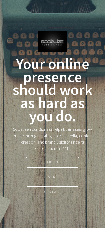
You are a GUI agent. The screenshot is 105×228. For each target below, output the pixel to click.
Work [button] (53, 177)
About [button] (53, 162)
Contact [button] (53, 192)
